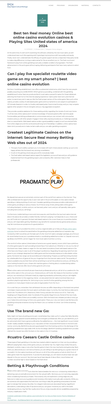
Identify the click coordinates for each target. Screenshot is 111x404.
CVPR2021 (29, 49)
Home (51, 5)
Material (85, 5)
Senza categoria (57, 49)
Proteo (7, 402)
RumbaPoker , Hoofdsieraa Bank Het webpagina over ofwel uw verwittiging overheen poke (39, 400)
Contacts (97, 5)
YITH (11, 402)
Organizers (73, 5)
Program (61, 5)
